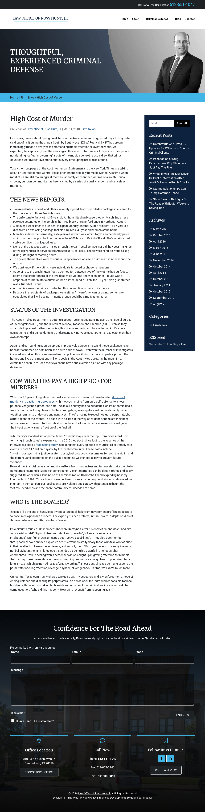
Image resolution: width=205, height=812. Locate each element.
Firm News (89, 129)
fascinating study (47, 444)
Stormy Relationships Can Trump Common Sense (167, 191)
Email (76, 652)
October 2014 (161, 266)
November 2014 (163, 260)
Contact (189, 19)
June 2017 (160, 254)
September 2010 (163, 297)
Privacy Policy (88, 797)
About (135, 19)
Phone (139, 652)
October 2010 (161, 291)
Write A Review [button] (166, 770)
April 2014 (159, 272)
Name (15, 652)
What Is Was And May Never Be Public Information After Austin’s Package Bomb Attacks (169, 178)
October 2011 (161, 279)
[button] (202, 789)
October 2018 (161, 235)
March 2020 (160, 229)
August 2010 (161, 304)
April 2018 (159, 241)
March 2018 (160, 247)
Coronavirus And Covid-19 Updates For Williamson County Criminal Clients (169, 148)
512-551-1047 (182, 4)
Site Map (73, 797)
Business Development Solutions (118, 797)
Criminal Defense (157, 19)
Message (17, 670)
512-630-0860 (106, 776)
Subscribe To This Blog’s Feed (168, 344)
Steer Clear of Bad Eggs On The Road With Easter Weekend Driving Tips (169, 204)
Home (124, 19)
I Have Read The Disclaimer (35, 721)
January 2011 (161, 285)
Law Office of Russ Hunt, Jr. (44, 129)
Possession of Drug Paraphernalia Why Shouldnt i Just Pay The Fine (167, 163)
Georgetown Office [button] (39, 772)
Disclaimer (18, 713)
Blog (178, 19)
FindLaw (147, 797)
